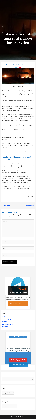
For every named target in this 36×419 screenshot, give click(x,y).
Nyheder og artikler (7, 319)
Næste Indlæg (30, 205)
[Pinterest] (20, 67)
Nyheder (15, 64)
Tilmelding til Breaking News (18, 360)
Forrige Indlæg (5, 205)
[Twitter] (16, 67)
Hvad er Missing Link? (7, 324)
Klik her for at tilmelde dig (18, 303)
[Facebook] (12, 67)
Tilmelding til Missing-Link (18, 364)
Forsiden (4, 316)
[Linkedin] (23, 67)
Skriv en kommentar (7, 64)
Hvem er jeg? (5, 326)
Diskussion (4, 321)
